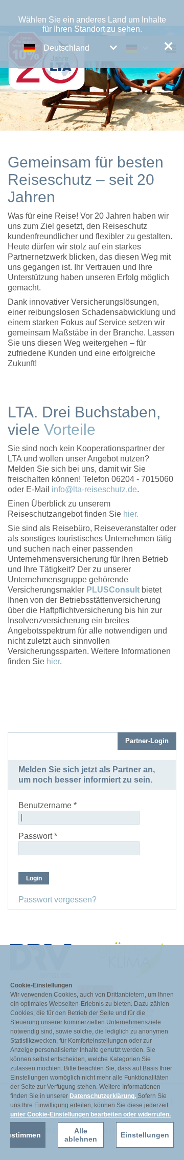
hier (53, 661)
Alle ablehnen (80, 1135)
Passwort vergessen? (57, 899)
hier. (131, 514)
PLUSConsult (113, 589)
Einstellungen (145, 1135)
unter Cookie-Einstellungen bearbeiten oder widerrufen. (90, 1114)
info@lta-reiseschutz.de (94, 489)
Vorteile (70, 429)
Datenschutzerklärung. (103, 1096)
